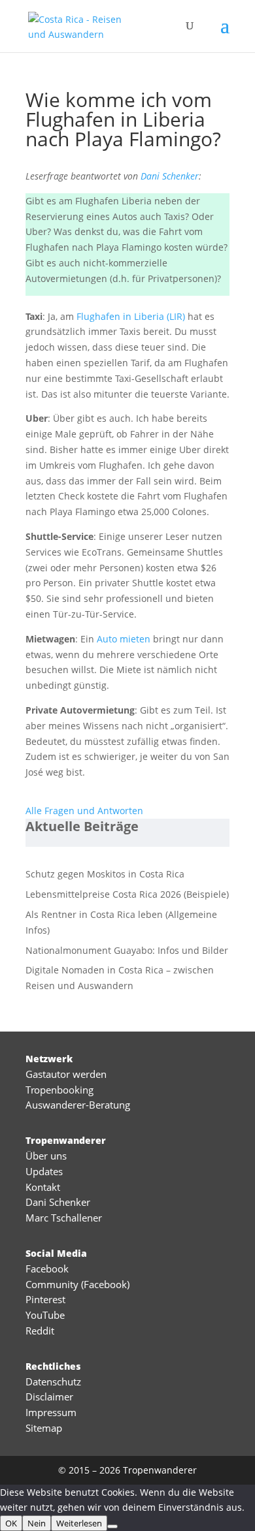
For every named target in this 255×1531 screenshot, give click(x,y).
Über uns (46, 1155)
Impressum (51, 1412)
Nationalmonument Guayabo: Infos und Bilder (127, 950)
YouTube (45, 1314)
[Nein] (112, 1526)
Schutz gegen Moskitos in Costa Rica (105, 874)
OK (11, 1523)
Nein (36, 1523)
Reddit (40, 1330)
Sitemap (44, 1427)
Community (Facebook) (77, 1284)
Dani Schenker (170, 176)
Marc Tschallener (64, 1217)
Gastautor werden (66, 1074)
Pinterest (45, 1299)
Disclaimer (49, 1396)
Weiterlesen (79, 1523)
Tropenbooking (60, 1089)
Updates (44, 1171)
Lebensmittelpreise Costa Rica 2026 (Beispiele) (127, 894)
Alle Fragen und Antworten (84, 810)
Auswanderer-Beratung (78, 1104)
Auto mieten (123, 639)
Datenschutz (53, 1381)
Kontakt (43, 1186)
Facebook (47, 1268)
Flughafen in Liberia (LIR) (130, 316)
